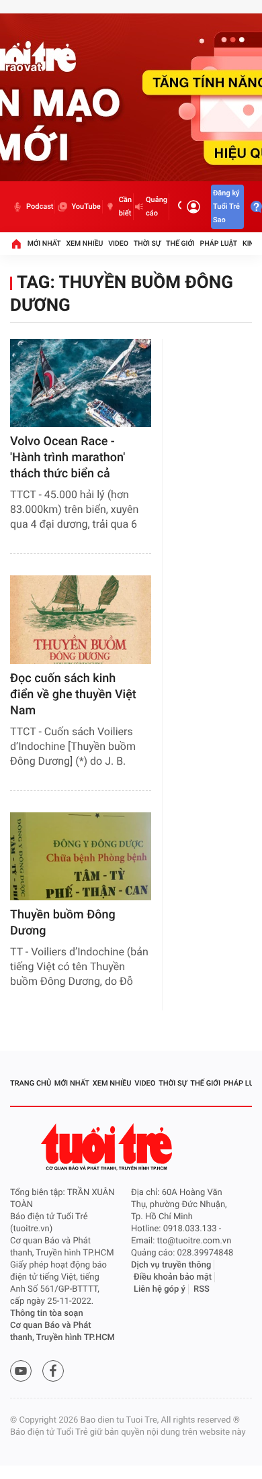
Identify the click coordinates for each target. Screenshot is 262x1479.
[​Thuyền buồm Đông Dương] (80, 856)
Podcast (39, 206)
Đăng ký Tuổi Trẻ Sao (226, 206)
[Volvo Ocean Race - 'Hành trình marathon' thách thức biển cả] (80, 383)
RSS (201, 1289)
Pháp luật (219, 243)
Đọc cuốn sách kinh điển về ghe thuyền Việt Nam (73, 694)
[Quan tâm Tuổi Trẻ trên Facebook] (53, 1371)
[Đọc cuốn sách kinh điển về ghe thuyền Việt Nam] (80, 619)
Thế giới (180, 243)
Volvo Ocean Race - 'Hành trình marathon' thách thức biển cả (67, 457)
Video (118, 243)
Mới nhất (44, 243)
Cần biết (125, 206)
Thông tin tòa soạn (46, 1313)
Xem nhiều (84, 243)
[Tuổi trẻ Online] (108, 1147)
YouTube (85, 206)
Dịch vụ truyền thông (171, 1265)
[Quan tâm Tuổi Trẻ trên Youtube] (21, 1371)
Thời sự (147, 243)
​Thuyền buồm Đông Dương (63, 923)
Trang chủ (30, 1083)
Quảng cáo (156, 206)
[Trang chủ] (16, 243)
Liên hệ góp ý (159, 1289)
